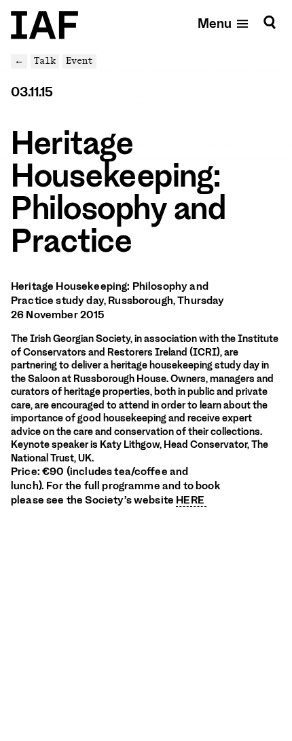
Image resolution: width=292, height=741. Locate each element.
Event (79, 60)
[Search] (269, 23)
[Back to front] (44, 25)
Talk (45, 60)
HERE (191, 500)
